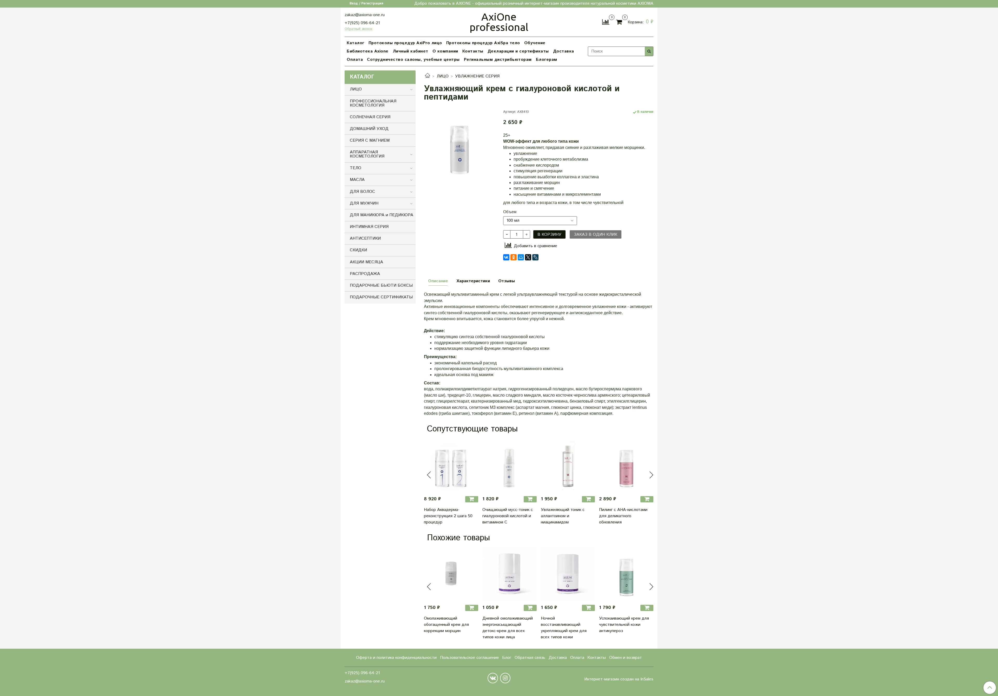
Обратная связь (530, 658)
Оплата (355, 60)
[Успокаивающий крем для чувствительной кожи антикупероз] (626, 573)
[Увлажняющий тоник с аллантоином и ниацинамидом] (568, 464)
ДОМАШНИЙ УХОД (369, 129)
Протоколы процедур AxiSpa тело (483, 43)
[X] (528, 257)
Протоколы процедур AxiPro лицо (405, 43)
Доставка (563, 51)
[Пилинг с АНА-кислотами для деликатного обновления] (626, 464)
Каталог (355, 43)
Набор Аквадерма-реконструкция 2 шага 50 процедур (448, 516)
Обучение (535, 43)
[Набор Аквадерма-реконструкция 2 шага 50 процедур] (451, 464)
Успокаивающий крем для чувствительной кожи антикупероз (624, 624)
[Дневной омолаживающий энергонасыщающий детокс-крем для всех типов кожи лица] (509, 573)
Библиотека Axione (368, 51)
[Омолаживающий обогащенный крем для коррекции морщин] (451, 573)
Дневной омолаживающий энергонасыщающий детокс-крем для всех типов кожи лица (507, 627)
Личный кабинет (410, 51)
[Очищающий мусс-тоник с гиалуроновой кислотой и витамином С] (509, 464)
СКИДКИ (358, 250)
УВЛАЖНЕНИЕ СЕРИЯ (477, 76)
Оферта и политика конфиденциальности (396, 658)
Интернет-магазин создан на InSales (618, 679)
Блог (506, 658)
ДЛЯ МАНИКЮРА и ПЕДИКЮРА (381, 215)
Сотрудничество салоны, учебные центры (413, 60)
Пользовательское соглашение (469, 658)
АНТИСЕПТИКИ (365, 238)
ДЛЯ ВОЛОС (362, 192)
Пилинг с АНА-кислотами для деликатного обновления (623, 516)
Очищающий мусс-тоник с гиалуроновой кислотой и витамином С (507, 516)
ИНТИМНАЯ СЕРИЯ (369, 227)
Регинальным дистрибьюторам (498, 60)
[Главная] (427, 76)
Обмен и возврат (625, 658)
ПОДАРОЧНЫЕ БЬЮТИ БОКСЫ (381, 285)
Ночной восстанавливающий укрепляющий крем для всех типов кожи (564, 627)
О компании (445, 51)
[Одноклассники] (513, 257)
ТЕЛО (355, 168)
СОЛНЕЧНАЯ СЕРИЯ (370, 117)
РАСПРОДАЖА (365, 274)
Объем (509, 212)
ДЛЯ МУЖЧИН (364, 203)
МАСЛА (357, 180)
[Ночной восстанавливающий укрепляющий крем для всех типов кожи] (568, 573)
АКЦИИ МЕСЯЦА (366, 262)
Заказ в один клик (595, 235)
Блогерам (546, 60)
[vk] (493, 678)
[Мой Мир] (521, 257)
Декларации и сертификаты (518, 51)
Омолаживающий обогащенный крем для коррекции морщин (446, 624)
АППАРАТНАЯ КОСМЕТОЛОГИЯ (367, 154)
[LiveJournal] (535, 257)
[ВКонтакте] (506, 257)
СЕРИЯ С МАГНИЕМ (370, 140)
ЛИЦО (443, 76)
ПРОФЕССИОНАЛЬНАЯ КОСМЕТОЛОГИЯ (373, 103)
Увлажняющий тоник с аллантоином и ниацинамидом (563, 516)
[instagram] (505, 678)
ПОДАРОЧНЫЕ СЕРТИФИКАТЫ (381, 297)
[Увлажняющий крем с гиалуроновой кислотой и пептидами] (459, 145)
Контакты (472, 51)
